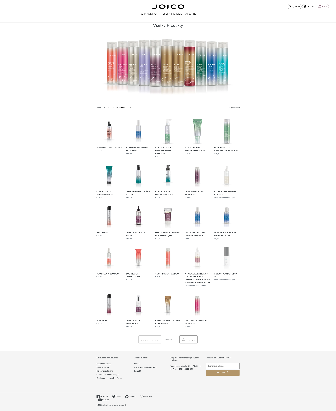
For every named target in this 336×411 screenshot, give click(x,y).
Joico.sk (105, 405)
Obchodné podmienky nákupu (109, 378)
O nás (137, 364)
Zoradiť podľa (102, 108)
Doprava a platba (103, 364)
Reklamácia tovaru (104, 371)
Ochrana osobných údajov (107, 374)
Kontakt (137, 371)
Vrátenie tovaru (102, 367)
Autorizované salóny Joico (145, 367)
